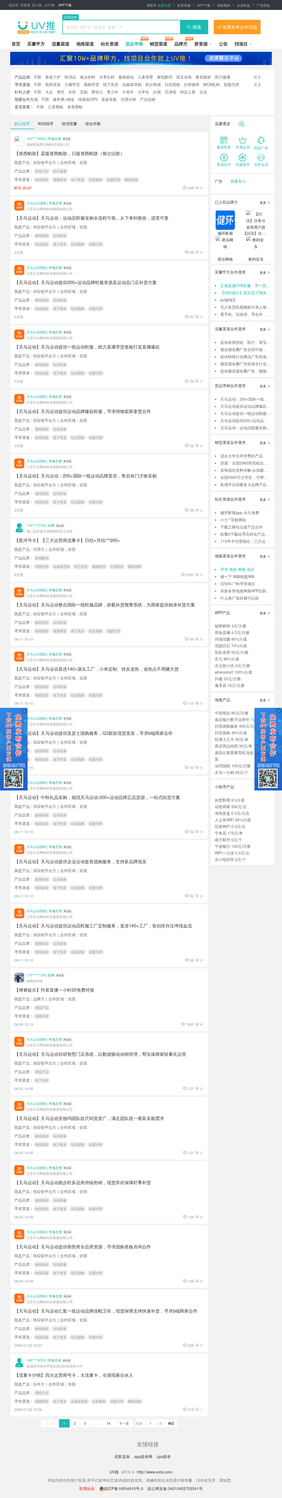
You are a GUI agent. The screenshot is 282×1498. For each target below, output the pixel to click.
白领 (157, 92)
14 (108, 1423)
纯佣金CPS (87, 99)
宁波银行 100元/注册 (233, 846)
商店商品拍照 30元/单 (233, 746)
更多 (263, 202)
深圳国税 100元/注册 (233, 765)
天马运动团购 (36, 203)
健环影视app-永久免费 (239, 512)
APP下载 (65, 4)
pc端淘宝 (228, 300)
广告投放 (263, 5)
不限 (37, 77)
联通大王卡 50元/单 (231, 739)
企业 (203, 92)
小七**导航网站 (233, 519)
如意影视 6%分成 (230, 800)
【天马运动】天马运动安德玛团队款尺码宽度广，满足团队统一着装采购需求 (89, 1118)
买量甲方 (36, 44)
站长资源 (109, 44)
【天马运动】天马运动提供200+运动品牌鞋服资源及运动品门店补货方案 (85, 282)
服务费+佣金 (63, 99)
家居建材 (203, 77)
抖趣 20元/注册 (228, 678)
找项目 (241, 44)
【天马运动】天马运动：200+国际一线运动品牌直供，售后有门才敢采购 (85, 475)
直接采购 (109, 99)
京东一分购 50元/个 (231, 772)
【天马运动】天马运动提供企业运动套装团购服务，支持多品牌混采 (80, 861)
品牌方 (181, 44)
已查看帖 (55, 106)
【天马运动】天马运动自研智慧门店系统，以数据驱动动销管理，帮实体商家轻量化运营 (100, 1054)
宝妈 (84, 92)
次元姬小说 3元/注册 (232, 665)
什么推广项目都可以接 (239, 598)
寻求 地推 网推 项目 (237, 569)
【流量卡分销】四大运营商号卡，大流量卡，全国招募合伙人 (73, 1375)
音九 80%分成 (227, 659)
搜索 (196, 27)
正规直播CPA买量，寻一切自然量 (249, 285)
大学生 (143, 92)
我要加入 (238, 181)
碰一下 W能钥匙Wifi (237, 576)
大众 (49, 92)
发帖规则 (223, 5)
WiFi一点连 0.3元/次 (232, 852)
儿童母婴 (145, 77)
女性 (72, 92)
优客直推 (122, 1456)
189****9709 (35, 1360)
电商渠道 (53, 84)
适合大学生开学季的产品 (241, 455)
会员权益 (243, 5)
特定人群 (188, 92)
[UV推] (37, 27)
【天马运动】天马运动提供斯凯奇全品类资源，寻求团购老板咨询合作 (82, 1246)
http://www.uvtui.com (155, 1472)
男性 (60, 92)
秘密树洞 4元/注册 (230, 625)
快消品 (70, 77)
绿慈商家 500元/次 (231, 806)
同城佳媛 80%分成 (231, 639)
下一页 (124, 1423)
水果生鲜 (107, 77)
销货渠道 (158, 44)
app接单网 (143, 1456)
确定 (171, 1423)
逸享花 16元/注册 (230, 685)
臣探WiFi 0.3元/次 (230, 826)
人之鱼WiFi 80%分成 (233, 819)
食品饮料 (87, 77)
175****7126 (35, 975)
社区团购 (172, 84)
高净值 (170, 92)
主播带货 (72, 84)
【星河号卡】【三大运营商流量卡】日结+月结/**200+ (67, 540)
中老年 (128, 92)
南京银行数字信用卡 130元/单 (240, 719)
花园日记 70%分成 (231, 645)
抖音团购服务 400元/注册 (236, 726)
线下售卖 (110, 84)
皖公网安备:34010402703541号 (175, 1488)
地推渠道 (85, 44)
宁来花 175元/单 (229, 833)
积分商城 (153, 84)
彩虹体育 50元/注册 (231, 652)
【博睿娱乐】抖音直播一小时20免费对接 (54, 989)
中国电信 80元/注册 (231, 713)
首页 (16, 44)
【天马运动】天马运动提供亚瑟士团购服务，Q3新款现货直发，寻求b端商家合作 (93, 733)
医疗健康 (222, 77)
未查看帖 (75, 106)
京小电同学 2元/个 (230, 859)
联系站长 (87, 1488)
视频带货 (91, 84)
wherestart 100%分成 (233, 672)
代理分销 (128, 99)
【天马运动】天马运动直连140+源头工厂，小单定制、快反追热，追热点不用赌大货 (96, 668)
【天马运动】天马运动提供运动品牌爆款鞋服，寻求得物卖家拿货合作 (82, 411)
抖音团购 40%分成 (231, 732)
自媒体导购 (132, 84)
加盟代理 (231, 84)
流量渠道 (60, 44)
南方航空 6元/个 (228, 839)
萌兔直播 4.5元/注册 (232, 632)
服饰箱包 (126, 77)
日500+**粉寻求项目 (237, 583)
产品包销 (147, 99)
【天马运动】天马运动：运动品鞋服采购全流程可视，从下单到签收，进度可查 (91, 217)
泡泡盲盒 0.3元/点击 (232, 813)
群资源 (201, 44)
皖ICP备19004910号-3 (124, 1488)
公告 (223, 44)
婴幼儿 (97, 92)
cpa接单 (164, 1456)
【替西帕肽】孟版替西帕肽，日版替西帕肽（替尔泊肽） (69, 153)
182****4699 (35, 138)
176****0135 (35, 525)
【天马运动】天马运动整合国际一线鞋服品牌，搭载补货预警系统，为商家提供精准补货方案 (104, 604)
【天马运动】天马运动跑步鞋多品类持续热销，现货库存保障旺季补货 (82, 1182)
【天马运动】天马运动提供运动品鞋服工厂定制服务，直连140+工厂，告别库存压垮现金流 (103, 925)
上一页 (50, 1423)
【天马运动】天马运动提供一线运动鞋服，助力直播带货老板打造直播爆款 (87, 346)
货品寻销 (134, 44)
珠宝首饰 (184, 77)
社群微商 (191, 84)
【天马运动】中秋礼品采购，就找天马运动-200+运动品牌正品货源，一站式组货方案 (97, 797)
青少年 (112, 92)
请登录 (151, 5)
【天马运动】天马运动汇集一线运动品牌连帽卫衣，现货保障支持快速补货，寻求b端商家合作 (105, 1310)
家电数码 (164, 77)
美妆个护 (53, 77)
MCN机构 (211, 84)
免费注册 (164, 5)
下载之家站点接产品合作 (241, 527)
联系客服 (184, 5)
